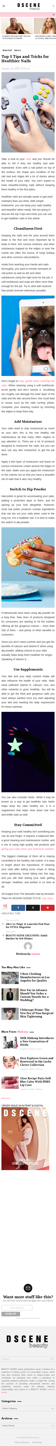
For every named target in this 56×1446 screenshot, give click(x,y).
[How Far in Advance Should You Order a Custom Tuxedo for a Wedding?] (10, 994)
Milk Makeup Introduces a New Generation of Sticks (37, 1041)
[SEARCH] (53, 6)
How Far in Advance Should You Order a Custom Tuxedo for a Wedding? (34, 995)
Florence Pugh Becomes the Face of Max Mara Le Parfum (16, 37)
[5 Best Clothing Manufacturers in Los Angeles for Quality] (10, 978)
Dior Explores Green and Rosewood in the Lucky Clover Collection (36, 1061)
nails (28, 159)
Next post (5, 1098)
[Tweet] (33, 908)
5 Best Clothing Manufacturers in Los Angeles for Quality (35, 977)
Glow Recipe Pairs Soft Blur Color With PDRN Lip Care (35, 1081)
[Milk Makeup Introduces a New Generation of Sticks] (10, 1042)
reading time (12, 914)
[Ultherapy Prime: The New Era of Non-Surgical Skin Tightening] (10, 1014)
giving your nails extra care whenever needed (27, 849)
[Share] (18, 908)
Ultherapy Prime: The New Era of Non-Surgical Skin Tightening (36, 1013)
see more (47, 898)
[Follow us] (53, 14)
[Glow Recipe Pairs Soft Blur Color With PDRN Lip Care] (10, 1083)
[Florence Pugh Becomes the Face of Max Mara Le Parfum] (17, 26)
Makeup (22, 1031)
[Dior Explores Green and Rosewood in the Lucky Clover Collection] (10, 1062)
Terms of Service (21, 1442)
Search (52, 1359)
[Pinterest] (48, 908)
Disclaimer (37, 1442)
